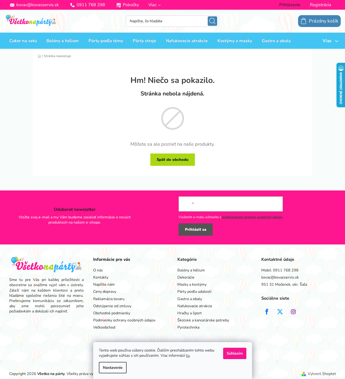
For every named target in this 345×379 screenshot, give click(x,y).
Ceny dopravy (104, 291)
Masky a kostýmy (192, 284)
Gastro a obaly (189, 299)
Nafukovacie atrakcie (194, 306)
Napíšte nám (104, 284)
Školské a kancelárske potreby (203, 320)
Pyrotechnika (188, 327)
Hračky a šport (189, 313)
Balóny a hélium (191, 270)
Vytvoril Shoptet (322, 373)
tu (188, 355)
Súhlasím (235, 353)
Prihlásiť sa (195, 229)
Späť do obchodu (173, 159)
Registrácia (320, 5)
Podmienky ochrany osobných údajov (124, 320)
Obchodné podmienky (111, 313)
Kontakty (100, 277)
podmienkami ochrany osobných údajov (252, 217)
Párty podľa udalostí (194, 291)
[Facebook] (266, 311)
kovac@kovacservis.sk (37, 5)
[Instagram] (293, 311)
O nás (98, 270)
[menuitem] (23, 41)
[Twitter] (280, 311)
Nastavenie (113, 367)
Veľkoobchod (104, 327)
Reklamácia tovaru (108, 299)
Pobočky (131, 5)
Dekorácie (185, 277)
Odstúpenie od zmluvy (112, 306)
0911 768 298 (91, 5)
